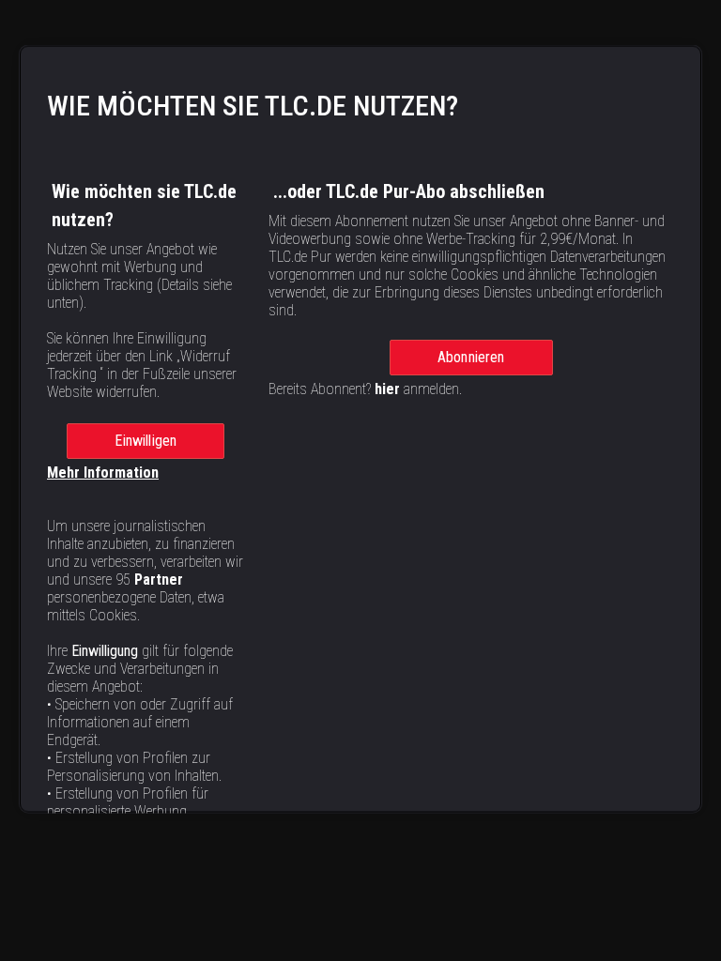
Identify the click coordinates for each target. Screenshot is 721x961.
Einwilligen (145, 440)
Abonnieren (471, 356)
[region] (360, 428)
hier (387, 388)
